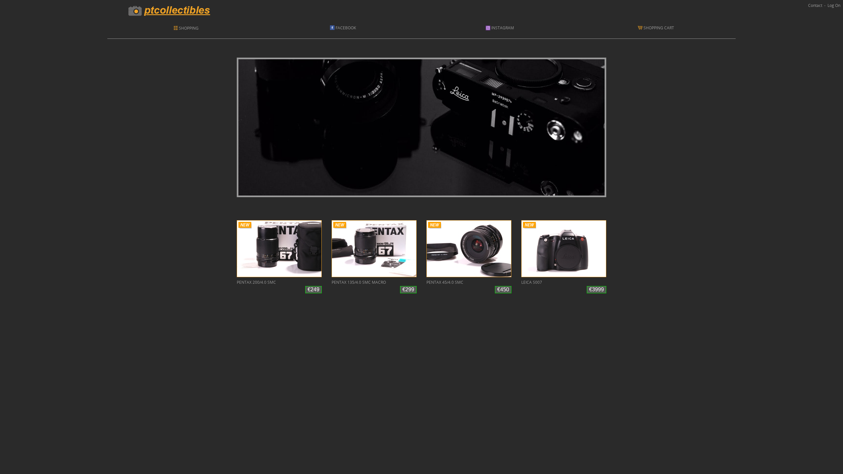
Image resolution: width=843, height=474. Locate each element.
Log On (834, 5)
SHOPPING (189, 28)
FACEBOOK (345, 28)
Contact (815, 5)
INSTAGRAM (502, 28)
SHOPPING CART (659, 28)
